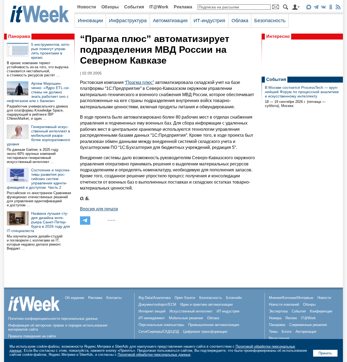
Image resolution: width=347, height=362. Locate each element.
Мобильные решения (186, 318)
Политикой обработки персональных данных (154, 355)
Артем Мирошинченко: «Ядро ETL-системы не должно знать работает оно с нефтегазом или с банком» (38, 92)
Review (291, 318)
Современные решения (308, 325)
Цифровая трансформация (205, 332)
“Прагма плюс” (139, 82)
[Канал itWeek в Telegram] (316, 8)
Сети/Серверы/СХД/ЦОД (159, 332)
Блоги (286, 332)
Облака (240, 20)
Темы (273, 332)
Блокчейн (234, 298)
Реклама (183, 7)
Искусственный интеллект (191, 311)
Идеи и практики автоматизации (206, 304)
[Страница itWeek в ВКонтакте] (323, 8)
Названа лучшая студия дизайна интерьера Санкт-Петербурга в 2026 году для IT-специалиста (38, 222)
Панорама (19, 36)
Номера (275, 318)
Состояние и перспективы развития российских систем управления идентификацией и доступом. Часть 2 (38, 179)
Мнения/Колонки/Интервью (291, 298)
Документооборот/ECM (157, 304)
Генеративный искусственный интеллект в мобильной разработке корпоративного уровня (38, 135)
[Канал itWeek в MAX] (308, 8)
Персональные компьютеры (161, 325)
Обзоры (110, 7)
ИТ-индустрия (209, 20)
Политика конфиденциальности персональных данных (53, 319)
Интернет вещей (152, 311)
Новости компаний (284, 304)
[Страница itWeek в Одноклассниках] (330, 8)
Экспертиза (278, 311)
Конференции (321, 311)
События (134, 7)
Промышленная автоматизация (213, 325)
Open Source (185, 298)
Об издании (74, 298)
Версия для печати (99, 209)
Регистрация (279, 338)
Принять (325, 353)
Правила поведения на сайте (32, 336)
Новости (86, 7)
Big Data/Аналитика (155, 298)
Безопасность (269, 20)
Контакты (113, 298)
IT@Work (158, 7)
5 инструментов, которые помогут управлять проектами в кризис (50, 51)
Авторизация (305, 332)
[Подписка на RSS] (338, 8)
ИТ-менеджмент (152, 318)
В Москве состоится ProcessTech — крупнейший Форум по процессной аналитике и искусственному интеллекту (302, 91)
